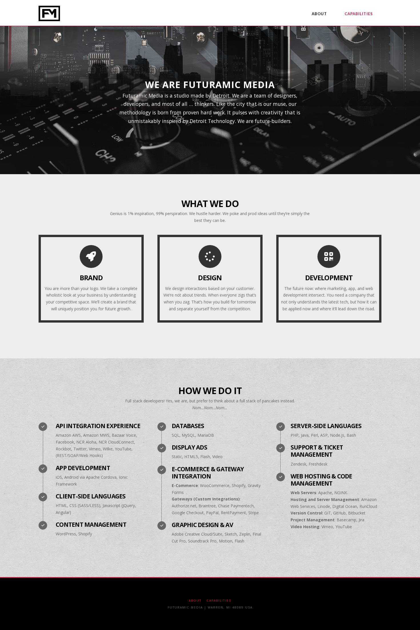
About (195, 601)
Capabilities (219, 601)
